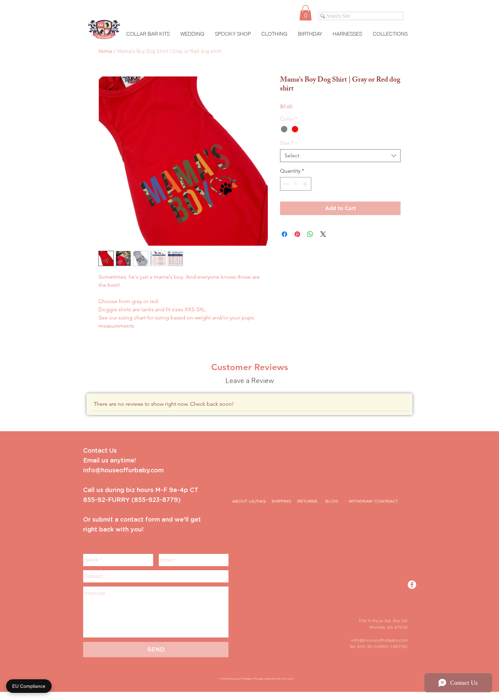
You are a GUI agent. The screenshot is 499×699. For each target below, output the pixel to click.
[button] (305, 12)
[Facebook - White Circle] (412, 584)
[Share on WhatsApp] (310, 234)
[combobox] (340, 155)
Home (105, 51)
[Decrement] (286, 183)
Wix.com (287, 679)
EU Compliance (28, 686)
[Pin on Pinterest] (297, 234)
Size (287, 143)
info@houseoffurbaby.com (379, 640)
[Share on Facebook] (284, 234)
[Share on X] (323, 234)
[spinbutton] (296, 183)
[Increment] (305, 183)
